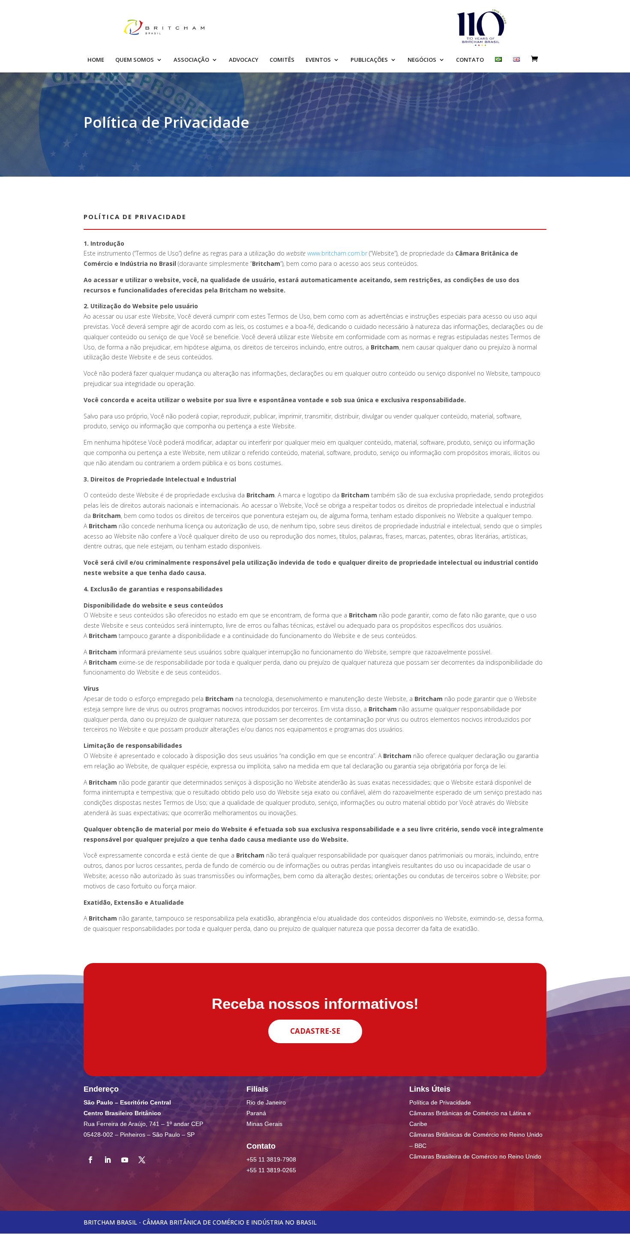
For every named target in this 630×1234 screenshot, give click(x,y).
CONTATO (470, 60)
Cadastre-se (315, 1031)
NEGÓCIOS (422, 60)
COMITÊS (282, 60)
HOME (95, 60)
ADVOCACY (243, 60)
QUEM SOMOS (134, 60)
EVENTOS (318, 60)
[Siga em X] (142, 1160)
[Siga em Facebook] (90, 1160)
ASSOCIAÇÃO (191, 60)
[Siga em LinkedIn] (107, 1160)
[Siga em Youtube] (125, 1160)
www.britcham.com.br (337, 253)
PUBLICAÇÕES (369, 60)
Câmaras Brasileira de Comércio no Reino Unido (475, 1156)
